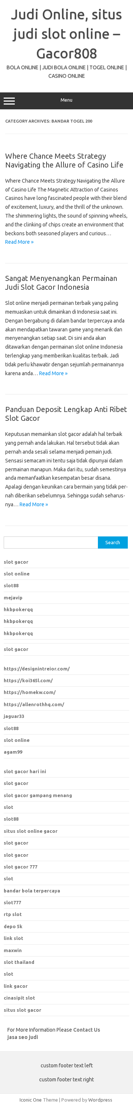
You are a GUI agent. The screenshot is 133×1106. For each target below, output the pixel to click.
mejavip (13, 597)
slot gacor (16, 561)
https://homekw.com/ (30, 692)
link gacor (16, 986)
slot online (17, 573)
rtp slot (13, 914)
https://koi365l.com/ (28, 680)
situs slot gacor (22, 1009)
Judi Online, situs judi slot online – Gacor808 (66, 33)
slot (8, 807)
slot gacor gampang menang (38, 795)
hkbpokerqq (18, 609)
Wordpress (100, 1099)
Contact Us (86, 1030)
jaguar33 (14, 716)
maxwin (13, 950)
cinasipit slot (19, 997)
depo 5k (13, 926)
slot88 (11, 585)
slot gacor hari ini (25, 771)
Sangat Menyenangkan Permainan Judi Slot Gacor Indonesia (61, 282)
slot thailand (19, 962)
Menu (66, 100)
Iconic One (31, 1099)
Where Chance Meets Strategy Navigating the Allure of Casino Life (64, 160)
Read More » (19, 242)
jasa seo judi (22, 1037)
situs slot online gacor (31, 831)
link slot (13, 938)
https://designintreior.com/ (37, 668)
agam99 (13, 751)
